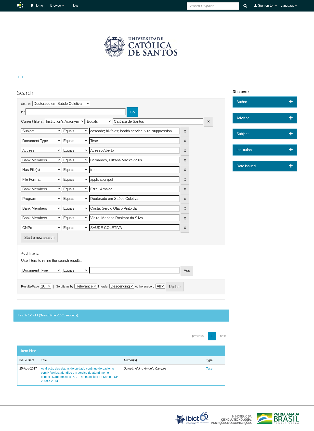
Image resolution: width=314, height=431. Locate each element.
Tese (209, 368)
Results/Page (30, 286)
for (23, 112)
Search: (26, 104)
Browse (56, 5)
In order (103, 286)
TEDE (22, 77)
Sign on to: (266, 5)
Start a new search (39, 237)
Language (287, 5)
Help (75, 5)
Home (38, 5)
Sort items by (64, 286)
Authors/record (145, 286)
